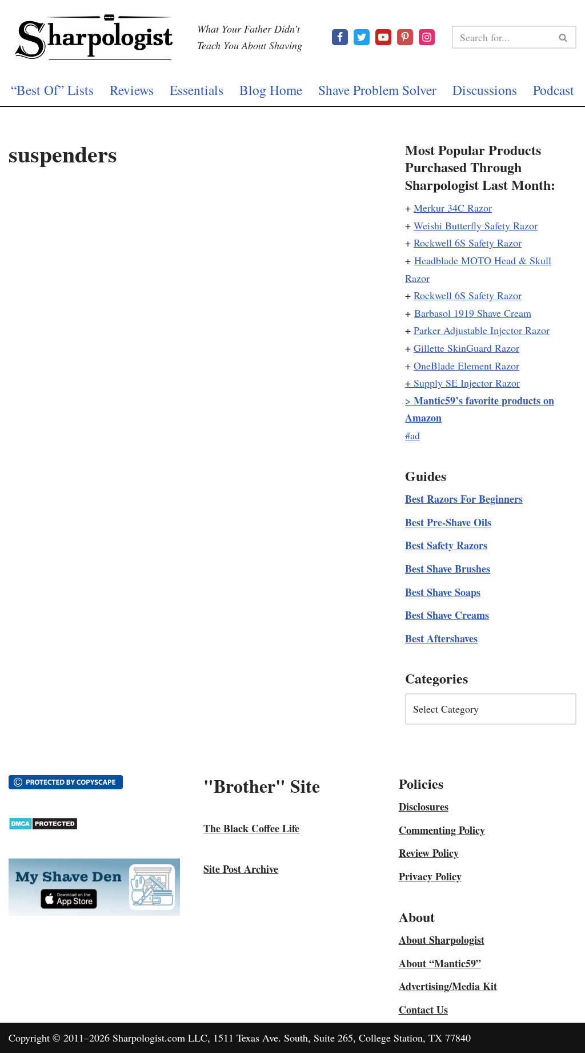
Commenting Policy (442, 829)
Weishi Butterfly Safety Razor (476, 225)
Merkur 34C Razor (453, 207)
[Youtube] (383, 37)
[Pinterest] (405, 37)
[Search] (563, 37)
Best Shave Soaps (442, 592)
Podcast (553, 90)
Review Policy (429, 852)
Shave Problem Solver (377, 90)
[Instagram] (427, 37)
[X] (362, 37)
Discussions (484, 90)
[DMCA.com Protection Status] (43, 826)
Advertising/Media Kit (448, 986)
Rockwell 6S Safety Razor (468, 242)
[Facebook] (340, 37)
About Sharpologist (441, 939)
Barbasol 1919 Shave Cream (472, 313)
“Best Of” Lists (52, 90)
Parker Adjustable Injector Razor (482, 330)
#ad (412, 435)
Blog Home (270, 90)
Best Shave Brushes (447, 568)
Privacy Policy (430, 876)
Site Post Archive (240, 868)
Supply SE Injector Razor (467, 383)
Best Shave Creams (447, 614)
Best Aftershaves (441, 638)
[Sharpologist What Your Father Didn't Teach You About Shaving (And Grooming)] (94, 37)
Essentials (196, 90)
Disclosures (423, 806)
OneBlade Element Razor (466, 365)
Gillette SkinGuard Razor (466, 348)
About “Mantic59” (440, 963)
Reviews (132, 90)
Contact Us (423, 1009)
